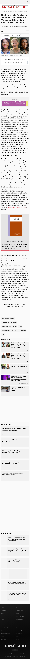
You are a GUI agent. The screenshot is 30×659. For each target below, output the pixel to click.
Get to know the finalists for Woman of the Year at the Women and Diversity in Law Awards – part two (19, 356)
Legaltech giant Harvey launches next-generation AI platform (18, 560)
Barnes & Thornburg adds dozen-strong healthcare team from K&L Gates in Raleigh (17, 539)
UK (3, 334)
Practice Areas (19, 622)
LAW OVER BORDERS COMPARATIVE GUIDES (15, 238)
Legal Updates (19, 625)
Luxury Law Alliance (5, 627)
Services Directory (19, 619)
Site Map (17, 639)
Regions (17, 613)
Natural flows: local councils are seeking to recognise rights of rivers (13, 473)
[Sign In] (27, 1)
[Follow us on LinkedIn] (13, 650)
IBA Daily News (19, 633)
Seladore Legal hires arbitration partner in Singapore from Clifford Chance (13, 451)
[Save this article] (27, 31)
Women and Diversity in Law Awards (14, 330)
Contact (24, 653)
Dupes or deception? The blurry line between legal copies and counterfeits (14, 462)
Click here (4, 85)
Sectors (2, 625)
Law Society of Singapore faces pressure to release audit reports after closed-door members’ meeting (17, 550)
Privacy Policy (14, 653)
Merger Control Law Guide (15, 241)
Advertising (20, 653)
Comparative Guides (20, 616)
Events (2, 616)
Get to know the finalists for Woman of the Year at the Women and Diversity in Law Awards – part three (19, 345)
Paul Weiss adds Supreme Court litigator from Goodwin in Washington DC (14, 429)
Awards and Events (8, 319)
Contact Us (18, 636)
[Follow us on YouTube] (16, 650)
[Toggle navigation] (2, 2)
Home (2, 607)
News (2, 11)
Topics (2, 613)
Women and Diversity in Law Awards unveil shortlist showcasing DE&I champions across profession (19, 378)
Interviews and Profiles (9, 326)
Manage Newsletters (20, 630)
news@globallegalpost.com (15, 306)
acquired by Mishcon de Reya (17, 207)
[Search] (20, 1)
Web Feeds (3, 639)
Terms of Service (7, 653)
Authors (2, 619)
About (2, 636)
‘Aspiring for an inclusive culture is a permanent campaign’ (18, 388)
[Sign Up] (24, 1)
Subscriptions (4, 630)
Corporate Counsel (19, 610)
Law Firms (3, 622)
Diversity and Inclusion (9, 322)
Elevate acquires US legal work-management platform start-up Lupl (17, 582)
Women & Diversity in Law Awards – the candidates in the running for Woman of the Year (19, 366)
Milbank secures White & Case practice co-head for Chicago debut (14, 440)
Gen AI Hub (3, 610)
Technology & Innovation (6, 633)
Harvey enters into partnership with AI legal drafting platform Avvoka (17, 594)
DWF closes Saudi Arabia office (17, 571)
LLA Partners (18, 627)
